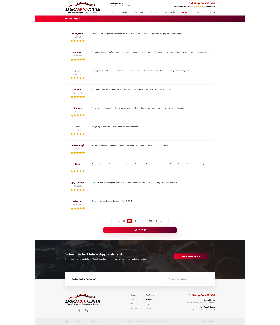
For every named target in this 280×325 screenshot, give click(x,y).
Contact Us (210, 12)
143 (135, 221)
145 (145, 221)
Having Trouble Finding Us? (84, 279)
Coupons (154, 12)
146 (150, 221)
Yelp (86, 310)
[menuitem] (111, 12)
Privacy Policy (95, 321)
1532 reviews (209, 6)
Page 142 (77, 18)
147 (156, 221)
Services (123, 12)
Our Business (139, 12)
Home (111, 12)
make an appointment (191, 256)
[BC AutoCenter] (83, 7)
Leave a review (140, 230)
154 (166, 221)
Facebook (79, 310)
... (119, 221)
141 (124, 221)
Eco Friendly (170, 12)
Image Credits (75, 321)
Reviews (185, 12)
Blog (197, 12)
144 (140, 221)
